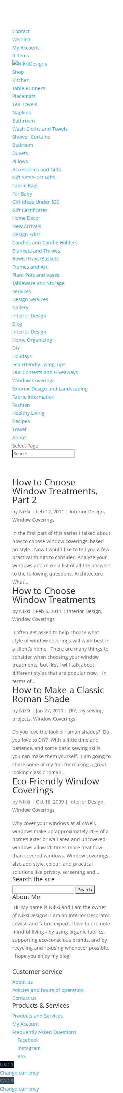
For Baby (22, 193)
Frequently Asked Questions (44, 1032)
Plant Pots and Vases (35, 275)
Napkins (21, 112)
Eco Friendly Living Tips (39, 364)
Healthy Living (28, 413)
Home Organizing (32, 340)
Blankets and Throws (36, 250)
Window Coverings (33, 380)
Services (21, 291)
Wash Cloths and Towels (40, 129)
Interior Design (29, 315)
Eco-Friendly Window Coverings (55, 785)
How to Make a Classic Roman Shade (58, 694)
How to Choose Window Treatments (53, 595)
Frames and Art (29, 267)
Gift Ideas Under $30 (35, 202)
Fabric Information (33, 397)
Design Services (30, 299)
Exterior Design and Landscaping (50, 388)
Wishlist (21, 39)
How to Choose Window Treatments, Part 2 (54, 491)
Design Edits (26, 234)
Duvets (20, 153)
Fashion (21, 405)
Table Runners (28, 88)
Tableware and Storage (38, 283)
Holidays (22, 356)
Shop (18, 72)
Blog (17, 324)
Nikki (24, 511)
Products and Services (37, 1015)
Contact (21, 31)
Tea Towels (24, 104)
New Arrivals (26, 226)
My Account (25, 47)
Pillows (20, 161)
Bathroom (23, 120)
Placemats (24, 96)
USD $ (19, 1068)
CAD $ (19, 1084)
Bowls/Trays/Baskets (35, 258)
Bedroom (22, 145)
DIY (16, 348)
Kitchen (21, 80)
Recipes (21, 421)
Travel (19, 429)
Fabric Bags (25, 185)
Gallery (20, 307)
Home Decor (26, 218)
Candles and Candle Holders (45, 242)
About (19, 437)
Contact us (24, 998)
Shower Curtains (31, 136)
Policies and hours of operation (48, 990)
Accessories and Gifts (36, 169)
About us (22, 982)
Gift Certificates (29, 210)
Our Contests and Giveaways (45, 372)
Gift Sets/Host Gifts (33, 177)
